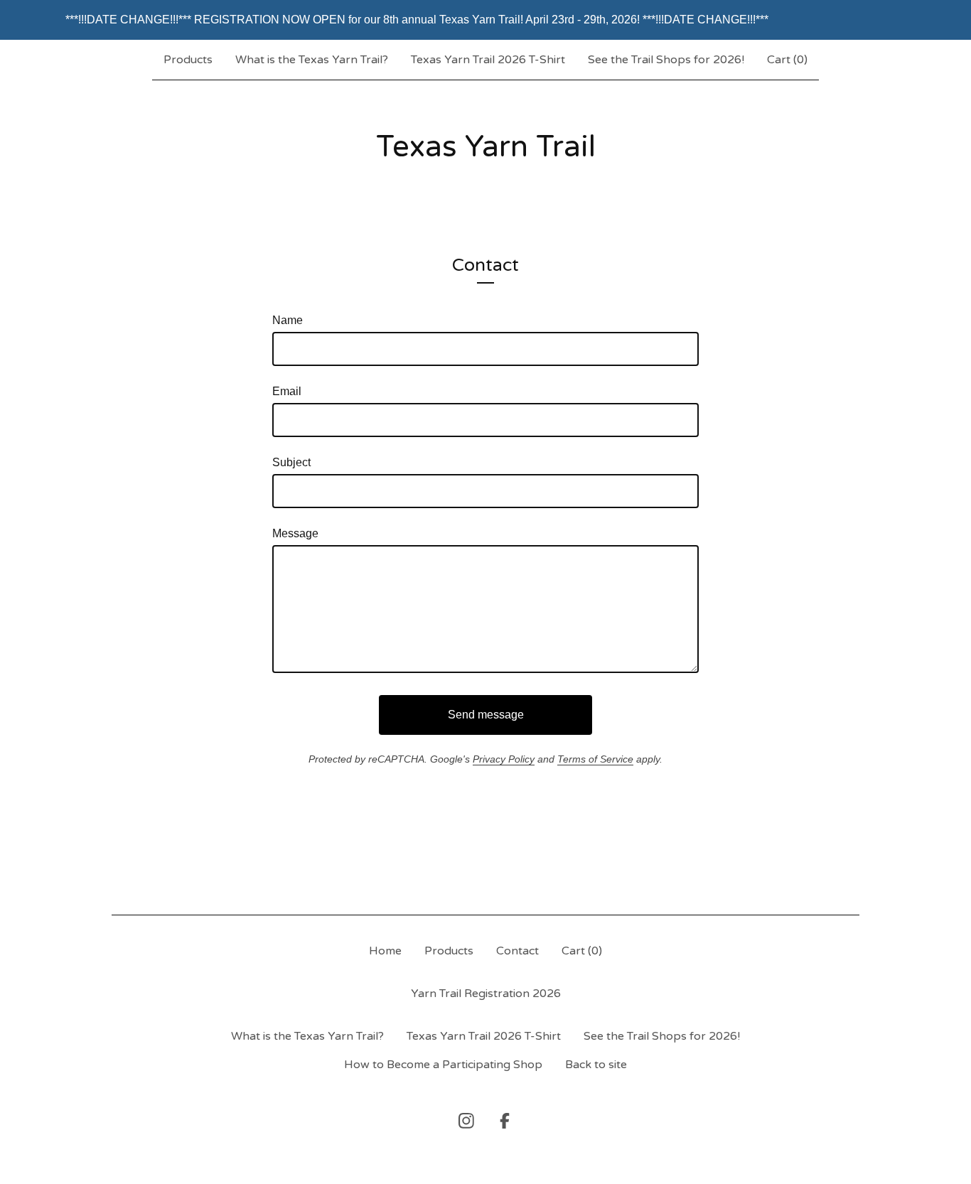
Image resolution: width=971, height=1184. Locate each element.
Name (287, 320)
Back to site (596, 1064)
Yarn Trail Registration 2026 (486, 993)
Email (286, 391)
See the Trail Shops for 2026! (666, 60)
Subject (291, 462)
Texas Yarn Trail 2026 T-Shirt (488, 60)
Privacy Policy (504, 759)
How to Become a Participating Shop (443, 1064)
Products (188, 60)
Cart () (787, 60)
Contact (517, 951)
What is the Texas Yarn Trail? (311, 60)
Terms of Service (595, 759)
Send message (486, 715)
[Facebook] (505, 1120)
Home (385, 951)
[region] (485, 20)
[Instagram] (466, 1120)
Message (295, 533)
